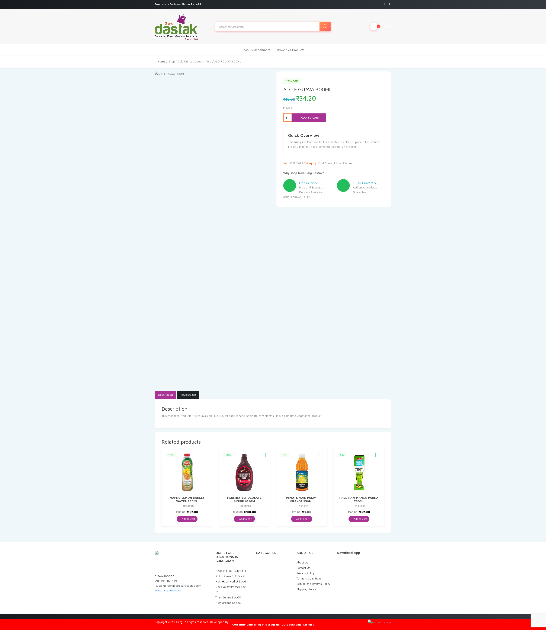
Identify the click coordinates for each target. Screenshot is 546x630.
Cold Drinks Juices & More (195, 61)
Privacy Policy (305, 573)
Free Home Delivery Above (178, 4)
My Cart (384, 26)
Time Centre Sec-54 (228, 597)
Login (387, 4)
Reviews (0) (188, 394)
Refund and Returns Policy (313, 583)
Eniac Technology (240, 622)
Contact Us (303, 567)
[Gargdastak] (176, 26)
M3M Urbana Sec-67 (228, 602)
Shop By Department (256, 50)
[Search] (325, 26)
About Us (302, 562)
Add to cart (310, 117)
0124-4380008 (164, 576)
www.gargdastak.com (168, 590)
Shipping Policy (306, 589)
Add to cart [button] (188, 518)
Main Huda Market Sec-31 (231, 581)
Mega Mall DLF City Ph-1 (230, 570)
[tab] (165, 395)
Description (165, 394)
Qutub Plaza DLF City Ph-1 (232, 576)
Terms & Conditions (308, 578)
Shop (171, 61)
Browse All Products (290, 50)
